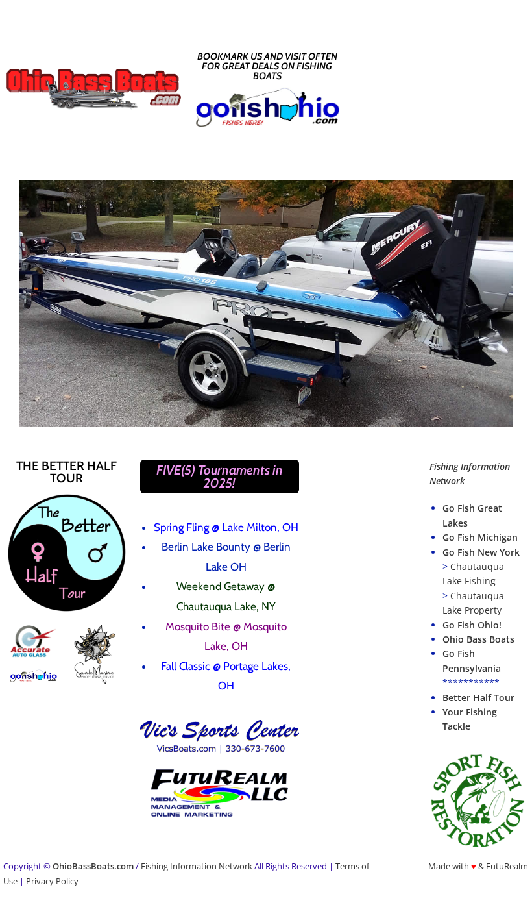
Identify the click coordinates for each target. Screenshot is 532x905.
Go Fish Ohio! (472, 625)
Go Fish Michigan (480, 537)
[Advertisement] (443, 87)
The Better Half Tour (66, 472)
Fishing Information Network (196, 866)
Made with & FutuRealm (478, 866)
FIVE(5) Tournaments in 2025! (219, 476)
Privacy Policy (52, 881)
